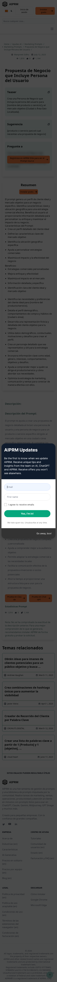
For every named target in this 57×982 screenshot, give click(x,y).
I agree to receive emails (21, 504)
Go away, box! (44, 533)
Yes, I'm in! (27, 513)
